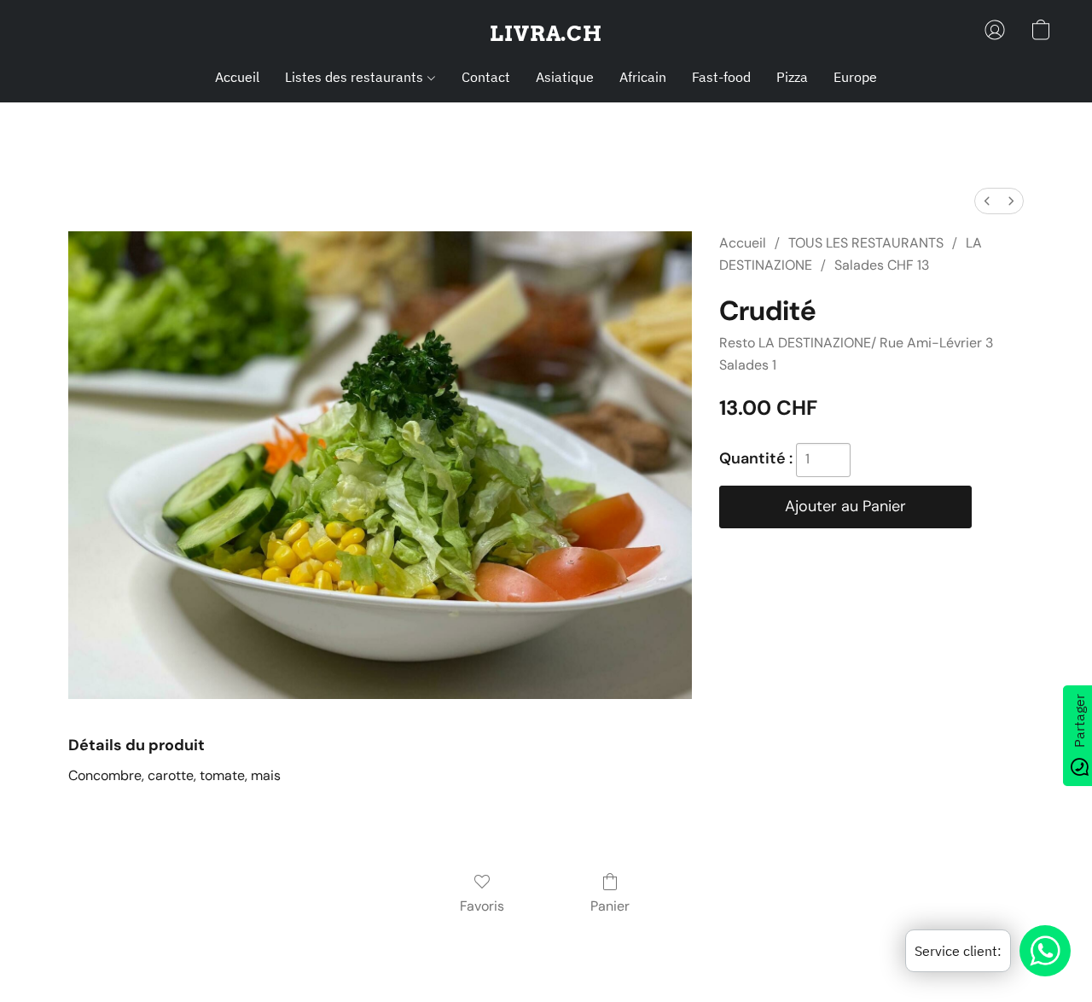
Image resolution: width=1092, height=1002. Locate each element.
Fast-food (721, 76)
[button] (546, 34)
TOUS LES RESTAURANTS (866, 243)
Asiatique (565, 76)
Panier (610, 906)
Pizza (792, 76)
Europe (855, 76)
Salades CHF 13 (881, 265)
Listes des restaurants (356, 76)
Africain (642, 76)
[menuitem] (987, 201)
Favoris (482, 906)
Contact (486, 76)
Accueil (237, 76)
